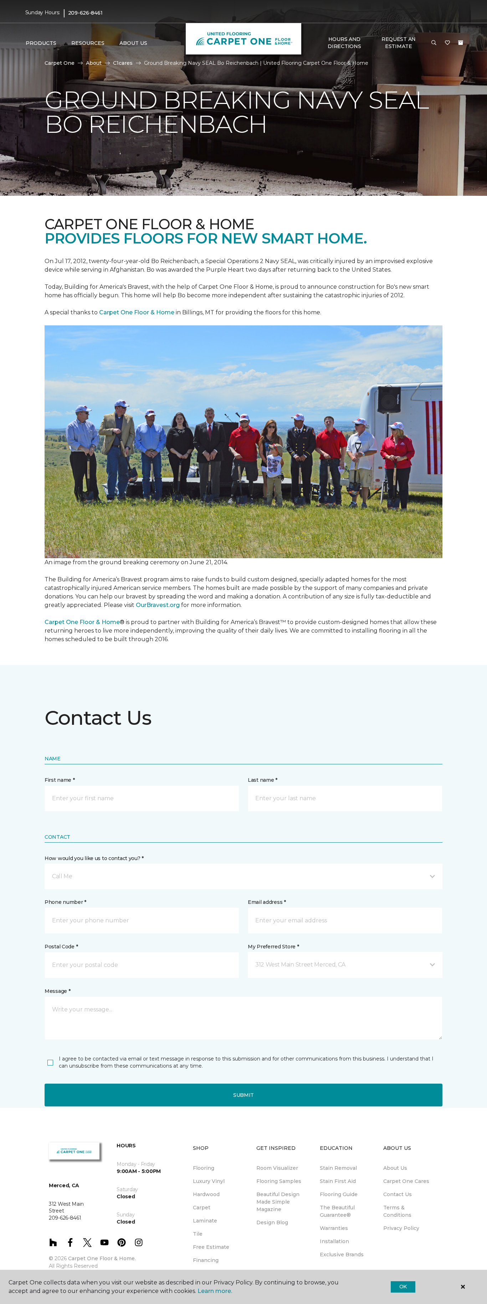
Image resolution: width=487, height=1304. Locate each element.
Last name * (262, 779)
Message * (57, 991)
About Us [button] (133, 43)
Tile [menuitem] (198, 1234)
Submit (243, 1095)
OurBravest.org (158, 605)
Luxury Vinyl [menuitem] (209, 1181)
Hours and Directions (344, 42)
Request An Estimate (398, 42)
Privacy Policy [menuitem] (401, 1228)
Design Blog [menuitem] (272, 1222)
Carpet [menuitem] (201, 1207)
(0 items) (460, 42)
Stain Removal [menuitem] (338, 1168)
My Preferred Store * (273, 946)
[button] (434, 43)
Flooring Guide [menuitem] (339, 1194)
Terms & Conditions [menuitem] (397, 1211)
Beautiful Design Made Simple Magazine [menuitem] (277, 1202)
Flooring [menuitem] (203, 1168)
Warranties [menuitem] (334, 1228)
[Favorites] (447, 43)
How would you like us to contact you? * (94, 858)
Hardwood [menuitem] (206, 1194)
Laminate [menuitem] (205, 1220)
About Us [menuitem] (395, 1168)
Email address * (267, 902)
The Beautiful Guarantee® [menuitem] (337, 1211)
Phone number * (65, 902)
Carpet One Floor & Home (136, 312)
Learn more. (215, 1291)
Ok (403, 1286)
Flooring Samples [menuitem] (278, 1181)
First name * (60, 779)
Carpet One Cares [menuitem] (406, 1181)
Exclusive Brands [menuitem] (342, 1254)
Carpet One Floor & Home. (102, 1258)
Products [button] (41, 43)
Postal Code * (61, 946)
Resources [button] (87, 43)
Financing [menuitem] (206, 1260)
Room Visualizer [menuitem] (277, 1168)
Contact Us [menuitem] (397, 1194)
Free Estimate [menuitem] (211, 1247)
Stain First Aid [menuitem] (338, 1181)
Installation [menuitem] (334, 1241)
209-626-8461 (85, 13)
